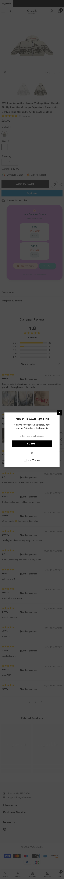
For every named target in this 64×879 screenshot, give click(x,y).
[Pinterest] (32, 453)
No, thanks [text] (34, 460)
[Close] (59, 412)
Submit (32, 443)
